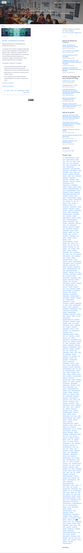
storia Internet (66, 297)
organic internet (66, 501)
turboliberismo (74, 488)
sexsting (75, 487)
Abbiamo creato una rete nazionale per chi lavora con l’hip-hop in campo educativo (72, 105)
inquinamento (66, 170)
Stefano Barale (74, 185)
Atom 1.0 (66, 150)
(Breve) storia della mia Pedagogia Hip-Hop (69, 98)
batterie (64, 243)
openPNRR (69, 508)
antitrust (65, 210)
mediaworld (76, 516)
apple (75, 245)
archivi (73, 468)
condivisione (78, 468)
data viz (64, 237)
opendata (65, 248)
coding (77, 403)
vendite (76, 485)
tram (68, 499)
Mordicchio (73, 456)
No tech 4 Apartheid (67, 290)
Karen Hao (65, 541)
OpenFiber (65, 323)
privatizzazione (69, 396)
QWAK (64, 472)
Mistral (68, 534)
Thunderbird (65, 434)
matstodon (76, 461)
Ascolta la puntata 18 (8, 83)
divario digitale (74, 277)
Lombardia (72, 303)
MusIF (73, 465)
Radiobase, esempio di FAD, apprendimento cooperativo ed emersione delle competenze (71, 116)
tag (69, 490)
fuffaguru (65, 392)
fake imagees (71, 467)
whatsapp (70, 199)
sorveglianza (75, 163)
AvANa (69, 243)
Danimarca (77, 319)
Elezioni (73, 337)
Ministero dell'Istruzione (71, 270)
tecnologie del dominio (68, 259)
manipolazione (72, 265)
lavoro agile (73, 408)
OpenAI (64, 225)
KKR (67, 225)
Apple (64, 190)
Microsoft (65, 174)
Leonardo (27, 90)
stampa (76, 467)
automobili (69, 376)
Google (78, 161)
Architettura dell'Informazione (69, 532)
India (64, 436)
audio (28, 92)
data (67, 288)
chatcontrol (69, 228)
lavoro (67, 165)
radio (64, 316)
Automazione (72, 288)
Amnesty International (67, 476)
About (79, 2)
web (63, 285)
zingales (71, 512)
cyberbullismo (78, 521)
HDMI (64, 448)
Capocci (71, 461)
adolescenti (78, 263)
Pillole (55, 2)
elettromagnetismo (67, 447)
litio (74, 254)
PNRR (12, 90)
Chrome (77, 323)
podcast (78, 370)
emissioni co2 (77, 192)
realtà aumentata (66, 443)
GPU (67, 461)
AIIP (71, 490)
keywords (65, 490)
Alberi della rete (66, 301)
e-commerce (65, 516)
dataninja (77, 279)
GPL (70, 330)
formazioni (72, 445)
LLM (63, 201)
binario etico (65, 397)
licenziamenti (65, 525)
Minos (77, 401)
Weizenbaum (78, 405)
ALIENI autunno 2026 (68, 81)
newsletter (65, 330)
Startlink (68, 316)
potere (77, 363)
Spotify (78, 385)
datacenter (76, 174)
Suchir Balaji (65, 445)
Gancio (73, 316)
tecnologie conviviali (75, 168)
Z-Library (68, 494)
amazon (64, 245)
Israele (77, 179)
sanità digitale (66, 321)
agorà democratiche (71, 459)
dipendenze (65, 205)
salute (70, 410)
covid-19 (75, 259)
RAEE (77, 221)
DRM (77, 447)
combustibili (65, 465)
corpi (68, 452)
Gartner (69, 414)
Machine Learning (77, 305)
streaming (72, 394)
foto (79, 425)
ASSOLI (64, 376)
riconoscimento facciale (73, 188)
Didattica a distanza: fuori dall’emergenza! (69, 141)
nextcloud (74, 281)
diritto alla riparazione (68, 241)
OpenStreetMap (74, 383)
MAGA (64, 350)
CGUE (68, 245)
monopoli (65, 239)
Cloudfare (73, 248)
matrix (64, 499)
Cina (79, 194)
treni (80, 308)
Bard (79, 492)
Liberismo (79, 428)
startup (76, 432)
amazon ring (76, 396)
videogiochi (71, 272)
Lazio (79, 494)
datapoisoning (75, 514)
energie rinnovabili (69, 299)
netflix (64, 519)
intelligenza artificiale (72, 268)
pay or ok (72, 363)
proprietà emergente (76, 503)
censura (64, 186)
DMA (64, 276)
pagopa (64, 452)
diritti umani (72, 474)
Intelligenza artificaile (70, 370)
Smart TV (76, 241)
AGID (69, 337)
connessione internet (71, 190)
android (73, 257)
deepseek (65, 312)
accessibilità (76, 252)
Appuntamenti (66, 172)
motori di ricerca (66, 217)
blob (69, 456)
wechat (68, 439)
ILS (68, 394)
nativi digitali (71, 403)
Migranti (64, 345)
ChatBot (70, 261)
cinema (77, 394)
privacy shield (73, 274)
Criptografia (65, 425)
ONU (71, 472)
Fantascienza (77, 290)
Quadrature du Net (67, 496)
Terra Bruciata (66, 454)
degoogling (65, 272)
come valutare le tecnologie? (70, 51)
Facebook (70, 186)
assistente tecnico (73, 505)
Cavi (74, 232)
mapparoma (65, 403)
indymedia (78, 297)
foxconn (65, 361)
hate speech (65, 450)
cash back (65, 463)
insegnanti (70, 210)
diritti (64, 219)
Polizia (74, 276)
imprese (78, 417)
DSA (78, 245)
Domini (64, 492)
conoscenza (65, 308)
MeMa (69, 390)
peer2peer (65, 381)
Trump (69, 239)
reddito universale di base (68, 483)
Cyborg (64, 508)
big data (64, 414)
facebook (79, 197)
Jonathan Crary (74, 452)
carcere (78, 472)
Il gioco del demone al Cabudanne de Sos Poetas (70, 45)
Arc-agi (69, 507)
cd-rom (79, 539)
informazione (78, 303)
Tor (72, 494)
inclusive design (74, 310)
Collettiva (75, 436)
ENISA (78, 479)
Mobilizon (68, 408)
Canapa (72, 485)
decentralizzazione (73, 308)
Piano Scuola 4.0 (66, 185)
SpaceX (75, 525)
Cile (79, 356)
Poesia (74, 470)
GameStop (69, 523)
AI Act (64, 257)
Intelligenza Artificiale (70, 157)
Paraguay (76, 423)
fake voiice (65, 467)
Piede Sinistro (66, 357)
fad (74, 205)
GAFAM (74, 161)
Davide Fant (78, 254)
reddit (64, 523)
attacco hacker (66, 263)
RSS (72, 150)
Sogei (24, 92)
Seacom (71, 425)
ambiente (70, 232)
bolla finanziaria (73, 294)
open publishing (66, 536)
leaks (68, 492)
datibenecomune (66, 405)
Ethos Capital (71, 401)
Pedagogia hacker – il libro (70, 85)
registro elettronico (67, 510)
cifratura (65, 377)
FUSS (80, 339)
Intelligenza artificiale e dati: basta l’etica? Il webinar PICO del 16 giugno (71, 62)
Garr (69, 539)
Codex (79, 416)
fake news (79, 274)
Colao (74, 447)
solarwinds (73, 539)
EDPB (78, 372)
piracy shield (65, 181)
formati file (74, 527)
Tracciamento (66, 252)
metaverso (65, 292)
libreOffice (73, 341)
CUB (69, 468)
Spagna (66, 305)
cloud (8, 90)
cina (69, 341)
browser (78, 288)
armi (77, 232)
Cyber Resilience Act (67, 543)
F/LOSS (75, 416)
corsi (72, 256)
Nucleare (65, 279)
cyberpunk (76, 439)
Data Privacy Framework (72, 219)
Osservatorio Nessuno (67, 417)
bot (76, 285)
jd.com (70, 516)
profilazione (65, 236)
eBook (75, 494)
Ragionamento (70, 481)
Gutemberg (65, 468)
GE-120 (75, 448)
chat (76, 272)
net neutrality (75, 507)
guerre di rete (72, 177)
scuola (77, 157)
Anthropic (79, 379)
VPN (63, 299)
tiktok (70, 305)
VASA (79, 525)
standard (76, 410)
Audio (64, 163)
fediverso (65, 261)
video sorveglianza (70, 285)
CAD (67, 336)
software (69, 237)
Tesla (64, 487)
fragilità (65, 394)
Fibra (64, 254)
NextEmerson (72, 343)
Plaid (64, 365)
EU (80, 188)
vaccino (68, 372)
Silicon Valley (66, 274)
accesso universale (77, 376)
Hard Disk (65, 390)
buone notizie (65, 192)
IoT (72, 428)
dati (79, 165)
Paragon (74, 237)
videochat (77, 336)
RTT (75, 428)
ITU (68, 441)
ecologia (74, 216)
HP (63, 370)
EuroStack (70, 541)
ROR (77, 265)
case (72, 416)
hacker (78, 190)
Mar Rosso (72, 348)
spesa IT (74, 414)
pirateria (76, 230)
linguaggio (76, 392)
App (71, 245)
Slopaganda (74, 430)
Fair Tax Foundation (76, 390)
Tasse (64, 288)
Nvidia (64, 461)
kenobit (64, 250)
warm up (71, 448)
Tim (5, 90)
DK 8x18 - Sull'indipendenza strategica (13, 40)
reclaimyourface (74, 339)
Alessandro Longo (73, 397)
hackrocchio (65, 348)
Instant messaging (72, 312)
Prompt (69, 470)
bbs (74, 472)
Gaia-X (70, 234)
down (78, 248)
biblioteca (73, 372)
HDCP (67, 448)
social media (72, 181)
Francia (69, 212)
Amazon (79, 186)
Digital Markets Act (72, 479)
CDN (67, 350)
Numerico (79, 470)
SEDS (64, 505)
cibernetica (74, 356)
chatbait (70, 392)
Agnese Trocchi (71, 221)
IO (63, 305)
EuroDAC (64, 419)
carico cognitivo (73, 454)
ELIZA (64, 336)
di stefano (69, 527)
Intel (70, 281)
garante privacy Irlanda (68, 423)
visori (73, 443)
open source (76, 214)
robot (64, 372)
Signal (67, 254)
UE (71, 161)
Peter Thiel (73, 283)
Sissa (79, 268)
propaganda (76, 450)
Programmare (71, 345)
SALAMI (75, 425)
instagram (79, 283)
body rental (72, 321)
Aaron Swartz (66, 314)
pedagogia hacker (70, 166)
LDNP (64, 161)
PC (80, 485)
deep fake (65, 432)
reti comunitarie (74, 501)
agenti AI (72, 263)
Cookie (71, 352)
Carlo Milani (65, 179)
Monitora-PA (78, 223)
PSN (15, 90)
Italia (77, 243)
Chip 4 (67, 436)
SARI (64, 354)
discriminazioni (66, 363)
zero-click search (67, 430)
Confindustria (71, 528)
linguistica (75, 412)
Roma (79, 277)
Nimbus (66, 343)
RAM (73, 323)
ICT (63, 343)
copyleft (68, 365)
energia (71, 192)
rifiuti (71, 252)
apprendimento (66, 296)
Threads (76, 334)
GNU (79, 499)
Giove (75, 350)
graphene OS (65, 410)
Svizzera (73, 381)
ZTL (67, 505)
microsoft (65, 234)
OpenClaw (76, 476)
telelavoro (65, 281)
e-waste (78, 343)
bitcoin (64, 268)
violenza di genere (66, 379)
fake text (78, 465)
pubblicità (73, 217)
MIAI (70, 465)
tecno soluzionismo (75, 296)
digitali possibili (66, 277)
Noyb (78, 236)
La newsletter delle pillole (70, 2)
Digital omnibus (66, 383)
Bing (64, 494)
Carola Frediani (73, 225)
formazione (68, 216)
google (64, 197)
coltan (69, 323)
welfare (73, 496)
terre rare (68, 201)
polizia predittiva (66, 256)
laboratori (65, 208)
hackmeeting (65, 177)
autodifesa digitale (77, 261)
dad (78, 172)
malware (64, 203)
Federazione (77, 528)
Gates (64, 459)
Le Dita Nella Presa (70, 159)
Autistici (64, 388)
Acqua (79, 374)
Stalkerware (71, 377)
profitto (76, 441)
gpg (71, 487)
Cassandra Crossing (71, 197)
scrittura (78, 316)
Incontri (64, 528)
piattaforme (71, 179)
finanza (71, 230)
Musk (72, 183)
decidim (78, 459)
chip (77, 201)
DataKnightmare (20, 90)
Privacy (77, 159)
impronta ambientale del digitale (69, 194)
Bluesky (72, 405)
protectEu (74, 374)
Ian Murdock (77, 443)
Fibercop (74, 523)
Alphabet (69, 250)
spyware (74, 186)
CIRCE (71, 172)
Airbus (74, 510)
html (80, 488)
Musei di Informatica (67, 368)
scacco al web (71, 361)
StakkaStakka (72, 236)
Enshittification (66, 416)
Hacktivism (74, 292)
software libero (73, 165)
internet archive (66, 317)
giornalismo (77, 256)
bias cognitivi (71, 208)
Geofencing (70, 432)
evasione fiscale (73, 434)
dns (71, 254)
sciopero (65, 539)
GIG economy (65, 359)
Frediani (71, 441)
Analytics (65, 337)
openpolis (75, 250)
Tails (80, 368)
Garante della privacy (67, 214)
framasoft (73, 297)
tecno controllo (73, 170)
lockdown (69, 519)
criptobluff (65, 356)
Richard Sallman (73, 499)
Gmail (71, 399)
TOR (76, 368)
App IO (69, 463)
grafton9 (65, 470)
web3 (75, 417)
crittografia (68, 276)
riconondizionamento (67, 412)
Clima (75, 352)
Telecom (69, 374)
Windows (68, 257)
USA (67, 163)
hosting (78, 496)
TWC (69, 248)
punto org (65, 401)
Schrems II (65, 188)
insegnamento (66, 230)
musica (71, 325)
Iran (79, 272)
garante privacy (77, 210)
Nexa (70, 292)
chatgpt (74, 354)
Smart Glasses (71, 530)
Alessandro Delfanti (76, 463)
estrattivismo (75, 212)
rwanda (79, 434)
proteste (71, 205)
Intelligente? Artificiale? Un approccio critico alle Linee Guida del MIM (71, 69)
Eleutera (71, 450)
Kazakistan (78, 381)
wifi (70, 356)
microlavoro (71, 279)
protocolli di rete (73, 359)
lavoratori (71, 174)
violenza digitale (66, 488)
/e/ (72, 439)
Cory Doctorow (66, 283)
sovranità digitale (77, 199)
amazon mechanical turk (68, 319)
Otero (79, 532)
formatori (77, 348)
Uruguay (64, 479)
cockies (64, 421)
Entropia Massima (75, 330)
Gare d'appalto (66, 352)
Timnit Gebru (73, 536)
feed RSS (64, 456)
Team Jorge (69, 421)
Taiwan (79, 352)
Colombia (70, 419)
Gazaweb (79, 217)
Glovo (64, 481)
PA (71, 201)
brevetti (72, 328)
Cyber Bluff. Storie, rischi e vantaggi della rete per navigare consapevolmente (71, 124)
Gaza (64, 228)
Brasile (78, 523)
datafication (77, 325)
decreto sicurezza (67, 428)
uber (74, 368)
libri (64, 165)
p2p (69, 381)
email (64, 270)
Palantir (64, 212)
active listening (77, 490)
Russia (76, 328)
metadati (73, 379)
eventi (71, 332)
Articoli (60, 2)
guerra (75, 172)
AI (63, 157)
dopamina (65, 221)
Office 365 (79, 314)
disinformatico (66, 385)
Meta (70, 163)
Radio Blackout (66, 339)
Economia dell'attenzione (68, 334)
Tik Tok (72, 243)
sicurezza (65, 199)
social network (66, 168)
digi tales (73, 534)
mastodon (65, 232)
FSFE (74, 519)
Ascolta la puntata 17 (8, 86)
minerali (64, 507)
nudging (71, 357)
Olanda (74, 399)
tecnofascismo (66, 328)
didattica (74, 234)
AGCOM (69, 203)
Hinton (64, 374)
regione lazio (65, 512)
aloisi (64, 527)
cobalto (78, 321)
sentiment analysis (67, 514)
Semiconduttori (66, 310)
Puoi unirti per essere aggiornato (71, 32)
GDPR (64, 159)
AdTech (67, 472)
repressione (68, 354)
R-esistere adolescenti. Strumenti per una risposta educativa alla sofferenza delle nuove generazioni (71, 92)
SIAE (71, 436)
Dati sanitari (73, 385)
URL (63, 408)
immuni (68, 487)
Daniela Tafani (71, 223)
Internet (77, 208)
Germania (79, 341)
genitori (64, 530)
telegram (65, 223)
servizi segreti (66, 325)
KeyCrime (71, 350)
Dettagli (72, 492)
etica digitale (65, 332)
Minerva (64, 441)
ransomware (65, 265)
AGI (76, 492)
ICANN (79, 399)
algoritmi (78, 181)
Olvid (64, 534)
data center (75, 228)
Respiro (64, 439)
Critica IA (65, 341)
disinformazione (66, 485)
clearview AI (71, 336)
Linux (64, 216)
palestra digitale (75, 365)
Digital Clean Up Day (67, 503)
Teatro (71, 525)
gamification (72, 314)
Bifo (64, 396)
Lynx (73, 521)
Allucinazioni (65, 303)
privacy (67, 161)
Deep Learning (66, 294)
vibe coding (77, 345)
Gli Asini (72, 301)
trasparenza (65, 474)
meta (76, 357)
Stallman (75, 419)
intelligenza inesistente (73, 388)
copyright (74, 203)
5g (76, 445)
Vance (78, 536)
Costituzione (65, 399)
